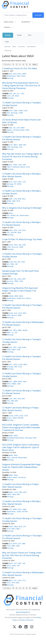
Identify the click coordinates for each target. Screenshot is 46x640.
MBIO (20, 330)
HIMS (23, 544)
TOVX (8, 546)
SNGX (18, 76)
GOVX (20, 364)
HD (14, 128)
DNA (10, 74)
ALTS (10, 182)
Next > (35, 64)
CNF (23, 563)
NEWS (24, 74)
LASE (18, 128)
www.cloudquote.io (23, 612)
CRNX (20, 145)
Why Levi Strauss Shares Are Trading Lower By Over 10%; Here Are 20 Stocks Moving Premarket (21, 555)
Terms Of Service (26, 620)
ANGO (11, 526)
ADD (10, 94)
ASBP (15, 111)
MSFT (24, 279)
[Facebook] (20, 627)
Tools (7, 42)
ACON (11, 416)
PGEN (8, 167)
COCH (16, 492)
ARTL (19, 182)
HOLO (9, 566)
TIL (12, 332)
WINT (13, 546)
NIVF (15, 367)
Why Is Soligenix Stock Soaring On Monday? (22, 208)
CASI (19, 230)
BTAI (15, 230)
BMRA (11, 492)
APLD (16, 245)
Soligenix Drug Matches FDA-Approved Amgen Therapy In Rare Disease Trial (20, 289)
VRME (21, 247)
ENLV (24, 199)
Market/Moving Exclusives (15, 438)
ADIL (10, 347)
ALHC (16, 313)
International (31, 46)
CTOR (26, 416)
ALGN (11, 245)
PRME (19, 315)
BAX (15, 262)
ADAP (11, 230)
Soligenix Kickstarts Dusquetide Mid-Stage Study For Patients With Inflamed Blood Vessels (21, 467)
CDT (19, 544)
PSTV (8, 401)
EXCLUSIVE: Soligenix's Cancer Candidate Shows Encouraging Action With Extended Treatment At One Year (21, 427)
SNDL (12, 264)
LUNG (24, 245)
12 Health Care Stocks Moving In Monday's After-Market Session (21, 175)
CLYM (21, 416)
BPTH (15, 544)
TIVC (8, 232)
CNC (10, 330)
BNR (19, 199)
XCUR (20, 367)
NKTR (8, 384)
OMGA (9, 494)
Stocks (19, 35)
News (14, 46)
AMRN (15, 382)
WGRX (19, 184)
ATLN (15, 199)
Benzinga (10, 78)
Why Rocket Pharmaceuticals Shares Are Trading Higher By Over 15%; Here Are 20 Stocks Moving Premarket (21, 85)
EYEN (24, 382)
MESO (25, 364)
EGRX (17, 583)
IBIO (24, 145)
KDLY (25, 492)
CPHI (19, 580)
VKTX (8, 113)
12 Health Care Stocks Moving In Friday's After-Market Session (20, 409)
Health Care (15, 215)
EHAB (24, 347)
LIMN (18, 384)
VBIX (12, 401)
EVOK (15, 74)
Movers (28, 298)
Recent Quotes (8, 22)
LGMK (24, 509)
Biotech (9, 477)
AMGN (11, 296)
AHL (14, 94)
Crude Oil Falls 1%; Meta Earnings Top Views (22, 239)
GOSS (8, 583)
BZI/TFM (13, 232)
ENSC (24, 313)
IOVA (20, 147)
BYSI (20, 526)
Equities (9, 130)
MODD (25, 330)
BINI (24, 165)
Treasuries (7, 50)
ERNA (20, 382)
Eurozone (15, 247)
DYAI (20, 313)
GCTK (8, 529)
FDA (8, 215)
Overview (7, 46)
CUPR (25, 111)
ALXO (11, 145)
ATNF (16, 416)
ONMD (13, 384)
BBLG (16, 145)
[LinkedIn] (25, 627)
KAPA (19, 509)
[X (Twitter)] (14, 627)
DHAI (24, 230)
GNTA (15, 330)
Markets (8, 35)
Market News (11, 76)
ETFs (29, 35)
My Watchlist (26, 22)
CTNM (20, 111)
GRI (20, 245)
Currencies (21, 46)
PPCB (18, 201)
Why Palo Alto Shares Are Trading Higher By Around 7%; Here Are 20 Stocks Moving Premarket (22, 156)
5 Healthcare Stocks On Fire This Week (19, 68)
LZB (12, 96)
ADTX (11, 111)
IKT (15, 184)
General (14, 458)
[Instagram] (31, 627)
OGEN (19, 512)
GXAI (10, 128)
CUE (10, 509)
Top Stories (22, 477)
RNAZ (13, 529)
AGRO (15, 165)
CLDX (22, 94)
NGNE (14, 350)
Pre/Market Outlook (18, 167)
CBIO (15, 399)
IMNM (15, 509)
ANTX (11, 563)
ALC (18, 94)
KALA (19, 74)
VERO (14, 494)
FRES (20, 492)
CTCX (24, 580)
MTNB (9, 201)
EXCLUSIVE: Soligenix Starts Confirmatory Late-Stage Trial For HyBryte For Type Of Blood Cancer (20, 447)
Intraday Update (19, 130)
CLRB (19, 347)
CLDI (24, 182)
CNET (19, 563)
